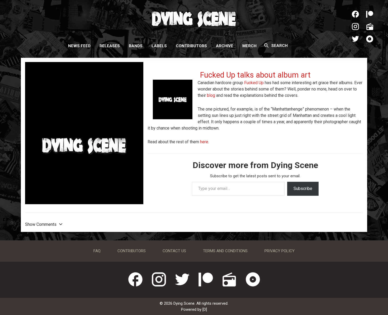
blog (211, 95)
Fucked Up (254, 82)
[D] (204, 309)
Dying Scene (194, 18)
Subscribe (303, 188)
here (204, 141)
